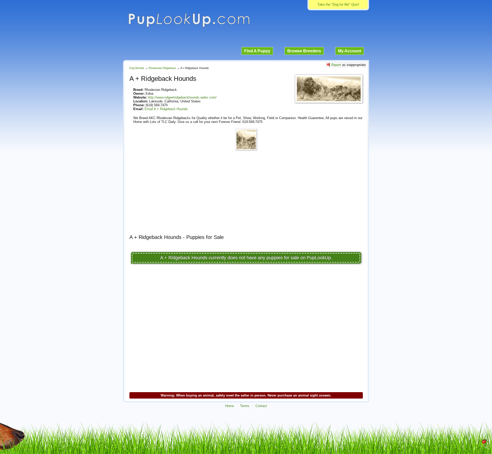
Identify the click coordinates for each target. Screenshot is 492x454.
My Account (349, 51)
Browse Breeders (304, 51)
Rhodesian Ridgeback (162, 68)
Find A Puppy (257, 51)
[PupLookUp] (189, 26)
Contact (261, 406)
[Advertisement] (246, 194)
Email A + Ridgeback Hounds (166, 109)
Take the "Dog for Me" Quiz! (338, 4)
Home (229, 406)
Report (336, 65)
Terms (244, 406)
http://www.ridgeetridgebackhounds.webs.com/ (182, 97)
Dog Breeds (136, 68)
